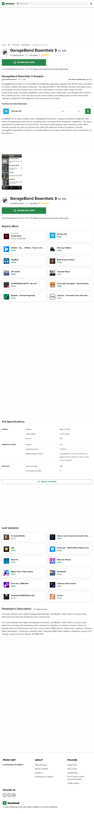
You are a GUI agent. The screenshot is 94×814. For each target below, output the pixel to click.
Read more (89, 79)
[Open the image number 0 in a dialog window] (12, 172)
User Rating (33, 55)
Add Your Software (41, 769)
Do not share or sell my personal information (75, 778)
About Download (41, 765)
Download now (26, 62)
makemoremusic (41, 609)
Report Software (48, 482)
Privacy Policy (72, 765)
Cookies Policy (72, 773)
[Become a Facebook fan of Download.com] (4, 795)
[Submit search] (18, 3)
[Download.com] (8, 3)
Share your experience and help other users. (51, 69)
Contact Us (39, 773)
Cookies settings (73, 783)
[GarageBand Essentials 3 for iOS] (5, 52)
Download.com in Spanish (44, 777)
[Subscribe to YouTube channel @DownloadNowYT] (14, 795)
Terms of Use (72, 769)
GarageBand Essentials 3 (38, 50)
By (17, 55)
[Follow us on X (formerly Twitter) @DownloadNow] (9, 795)
